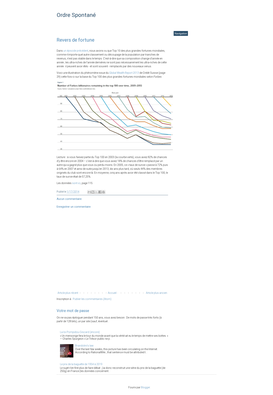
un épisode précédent (75, 50)
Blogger (145, 387)
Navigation (181, 33)
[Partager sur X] (96, 192)
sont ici (76, 183)
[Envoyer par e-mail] (89, 192)
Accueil (112, 292)
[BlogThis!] (93, 192)
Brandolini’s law (84, 345)
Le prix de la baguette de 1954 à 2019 (81, 364)
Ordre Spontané (76, 15)
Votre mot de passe (73, 310)
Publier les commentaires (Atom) (92, 299)
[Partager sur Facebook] (100, 192)
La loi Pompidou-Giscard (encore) (80, 332)
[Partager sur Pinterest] (103, 192)
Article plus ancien (156, 292)
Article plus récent (68, 292)
